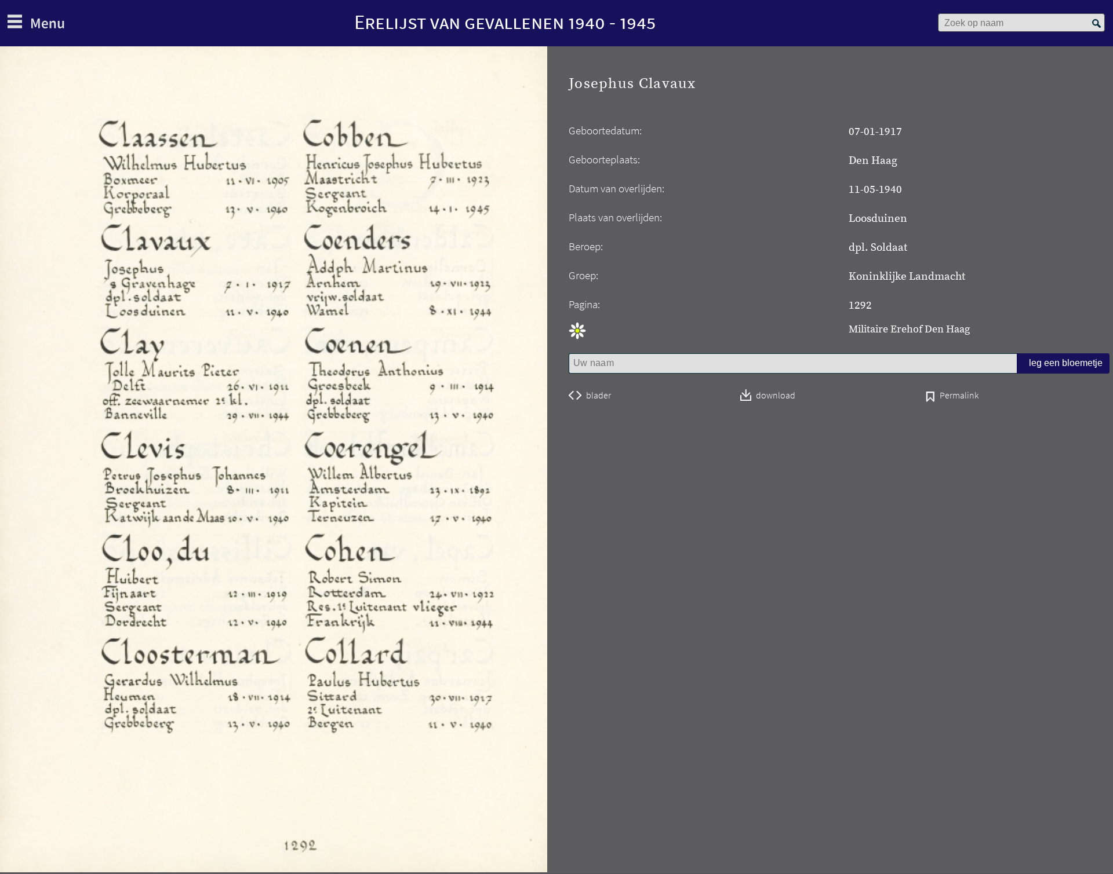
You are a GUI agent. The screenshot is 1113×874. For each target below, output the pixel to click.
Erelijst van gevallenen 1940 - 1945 (505, 21)
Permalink (959, 396)
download (775, 396)
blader (598, 395)
